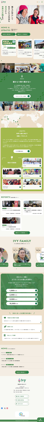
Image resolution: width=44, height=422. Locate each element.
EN (39, 2)
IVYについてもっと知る (21, 96)
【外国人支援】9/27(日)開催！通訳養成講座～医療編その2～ (13, 366)
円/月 (13, 290)
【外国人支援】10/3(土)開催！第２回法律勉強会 (10, 360)
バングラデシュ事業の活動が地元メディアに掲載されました (12, 354)
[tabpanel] (22, 257)
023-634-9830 (19, 390)
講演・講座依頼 (21, 396)
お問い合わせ (20, 403)
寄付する (40, 420)
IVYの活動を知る (19, 151)
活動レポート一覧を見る (22, 34)
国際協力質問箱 (21, 400)
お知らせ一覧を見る (7, 34)
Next (42, 258)
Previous (2, 258)
